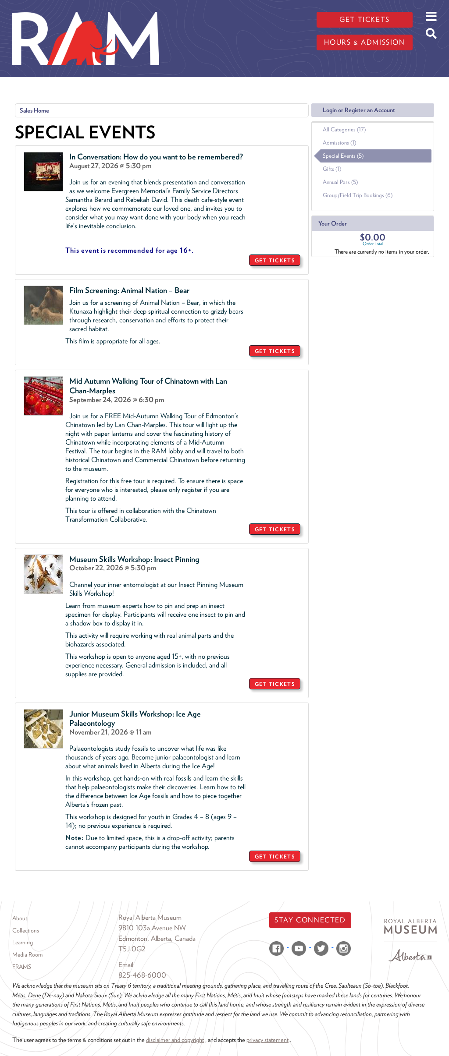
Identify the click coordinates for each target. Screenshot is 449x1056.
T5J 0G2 (132, 949)
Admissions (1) (339, 142)
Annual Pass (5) (340, 182)
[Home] (85, 6)
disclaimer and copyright (175, 1039)
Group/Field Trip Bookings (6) (357, 195)
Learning (22, 942)
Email (125, 965)
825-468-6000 (142, 975)
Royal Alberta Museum (150, 917)
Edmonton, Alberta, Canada (157, 938)
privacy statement (267, 1039)
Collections (25, 930)
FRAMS (21, 966)
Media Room (27, 954)
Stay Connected (310, 920)
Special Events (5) (343, 155)
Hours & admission (364, 42)
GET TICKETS (275, 260)
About (19, 918)
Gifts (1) (332, 169)
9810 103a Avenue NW (152, 928)
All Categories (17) (344, 129)
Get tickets (364, 19)
